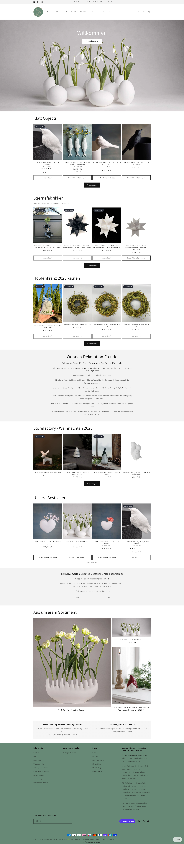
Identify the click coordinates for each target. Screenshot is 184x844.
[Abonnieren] (108, 597)
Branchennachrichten (40, 783)
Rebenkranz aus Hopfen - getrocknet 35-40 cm (136, 325)
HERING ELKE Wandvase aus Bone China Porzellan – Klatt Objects (77, 163)
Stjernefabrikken (98, 760)
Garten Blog (37, 779)
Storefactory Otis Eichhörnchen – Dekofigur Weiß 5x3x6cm (136, 473)
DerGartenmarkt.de (43, 839)
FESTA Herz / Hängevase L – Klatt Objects (48, 542)
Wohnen (95, 756)
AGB (34, 756)
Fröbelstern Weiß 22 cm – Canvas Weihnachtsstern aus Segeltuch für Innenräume (136, 247)
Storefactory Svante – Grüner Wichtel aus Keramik (107, 473)
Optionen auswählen (77, 557)
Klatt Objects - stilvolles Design (71, 710)
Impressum (37, 760)
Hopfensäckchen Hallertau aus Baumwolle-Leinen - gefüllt (47, 327)
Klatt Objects (96, 764)
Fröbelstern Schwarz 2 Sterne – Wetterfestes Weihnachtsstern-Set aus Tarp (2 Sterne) (47, 247)
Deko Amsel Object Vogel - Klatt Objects (136, 162)
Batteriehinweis (38, 775)
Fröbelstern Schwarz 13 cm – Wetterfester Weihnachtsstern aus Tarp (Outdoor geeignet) (77, 247)
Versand (103, 839)
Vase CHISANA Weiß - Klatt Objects (77, 542)
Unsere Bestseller (92, 41)
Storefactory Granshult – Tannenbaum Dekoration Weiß (77, 473)
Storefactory (96, 768)
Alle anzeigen (92, 185)
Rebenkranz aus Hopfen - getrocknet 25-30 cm (107, 325)
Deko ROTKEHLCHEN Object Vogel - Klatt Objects (47, 163)
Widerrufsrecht (38, 764)
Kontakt (36, 753)
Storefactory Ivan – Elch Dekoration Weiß (48, 472)
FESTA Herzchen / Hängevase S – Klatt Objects (107, 542)
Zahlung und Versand (40, 768)
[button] (50, 12)
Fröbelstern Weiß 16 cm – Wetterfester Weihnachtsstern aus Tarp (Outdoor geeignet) (107, 247)
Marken (95, 753)
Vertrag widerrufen (69, 753)
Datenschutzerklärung (41, 771)
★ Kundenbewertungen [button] (92, 842)
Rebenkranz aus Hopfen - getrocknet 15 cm (77, 325)
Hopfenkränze (97, 771)
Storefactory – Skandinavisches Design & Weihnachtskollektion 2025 (131, 708)
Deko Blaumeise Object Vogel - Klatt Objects (107, 162)
